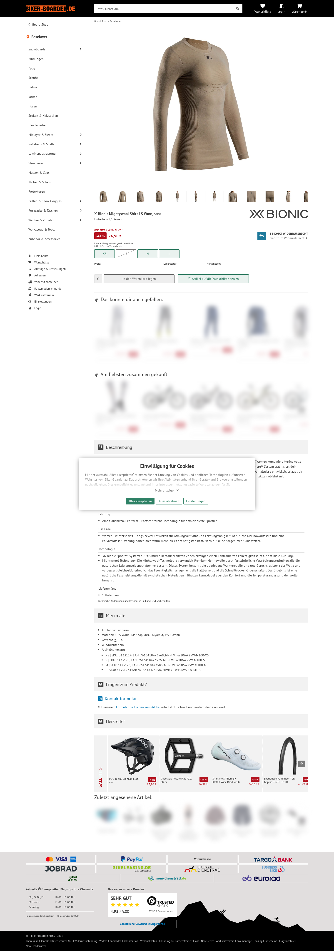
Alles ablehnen (169, 501)
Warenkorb (299, 11)
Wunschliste (262, 11)
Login (281, 11)
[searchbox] (168, 8)
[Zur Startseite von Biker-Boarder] (55, 8)
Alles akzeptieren (140, 501)
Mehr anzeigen (165, 490)
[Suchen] (237, 8)
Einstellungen (195, 501)
